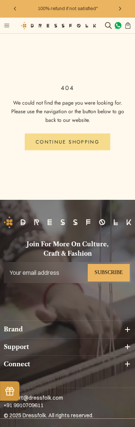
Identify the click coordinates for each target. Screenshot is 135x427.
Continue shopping (67, 141)
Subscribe (108, 272)
